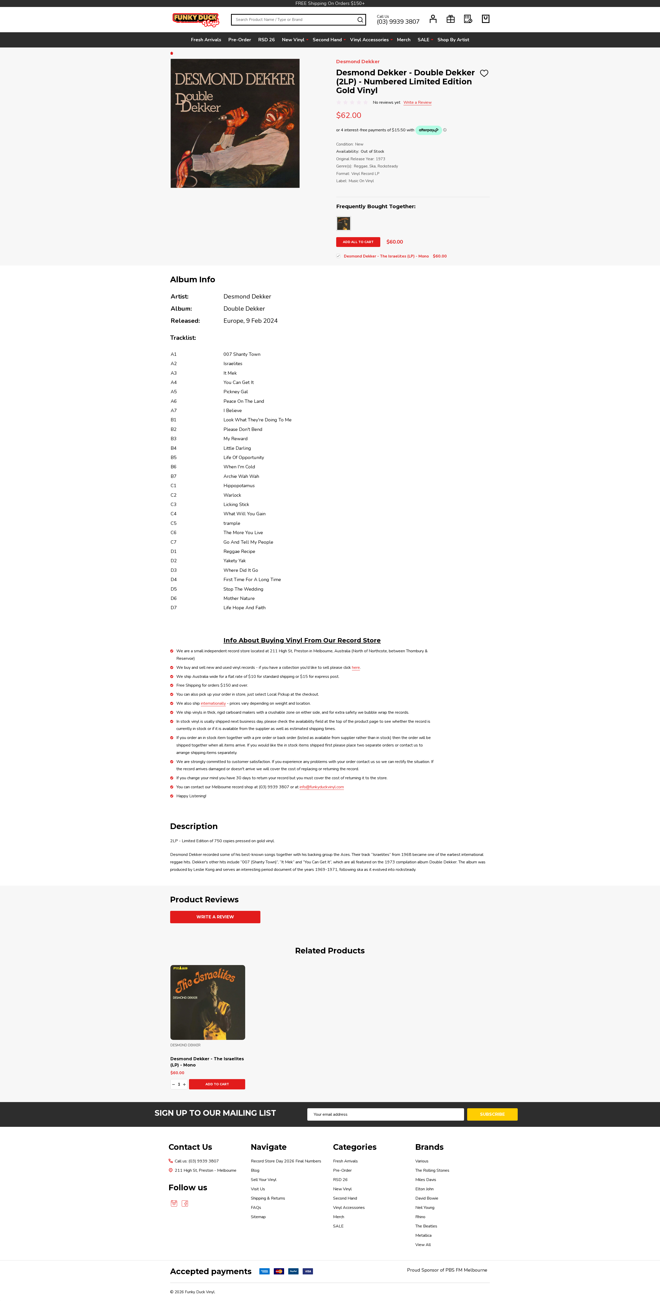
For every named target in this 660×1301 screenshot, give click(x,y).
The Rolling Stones (432, 1170)
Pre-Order (239, 40)
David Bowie (426, 1198)
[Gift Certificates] (451, 19)
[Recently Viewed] (468, 19)
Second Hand (327, 40)
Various (421, 1161)
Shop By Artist (453, 40)
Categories (355, 1147)
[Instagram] (174, 1203)
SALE (423, 40)
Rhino (420, 1217)
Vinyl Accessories (369, 40)
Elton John (424, 1189)
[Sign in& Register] (433, 19)
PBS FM (454, 1270)
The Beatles (426, 1226)
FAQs (256, 1207)
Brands (429, 1147)
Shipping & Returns (268, 1198)
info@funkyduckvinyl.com (322, 787)
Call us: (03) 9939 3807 (197, 1161)
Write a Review (417, 102)
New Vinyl (293, 40)
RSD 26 (266, 40)
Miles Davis (425, 1180)
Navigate (269, 1147)
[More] (307, 39)
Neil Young (424, 1207)
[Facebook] (184, 1203)
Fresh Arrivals (206, 40)
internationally (213, 703)
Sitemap (258, 1217)
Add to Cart (217, 1084)
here (356, 667)
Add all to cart (358, 242)
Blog (255, 1170)
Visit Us (258, 1189)
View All (423, 1245)
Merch (403, 40)
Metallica (423, 1235)
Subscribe (492, 1114)
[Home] (172, 53)
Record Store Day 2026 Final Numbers (286, 1161)
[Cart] (486, 19)
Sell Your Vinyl (263, 1180)
